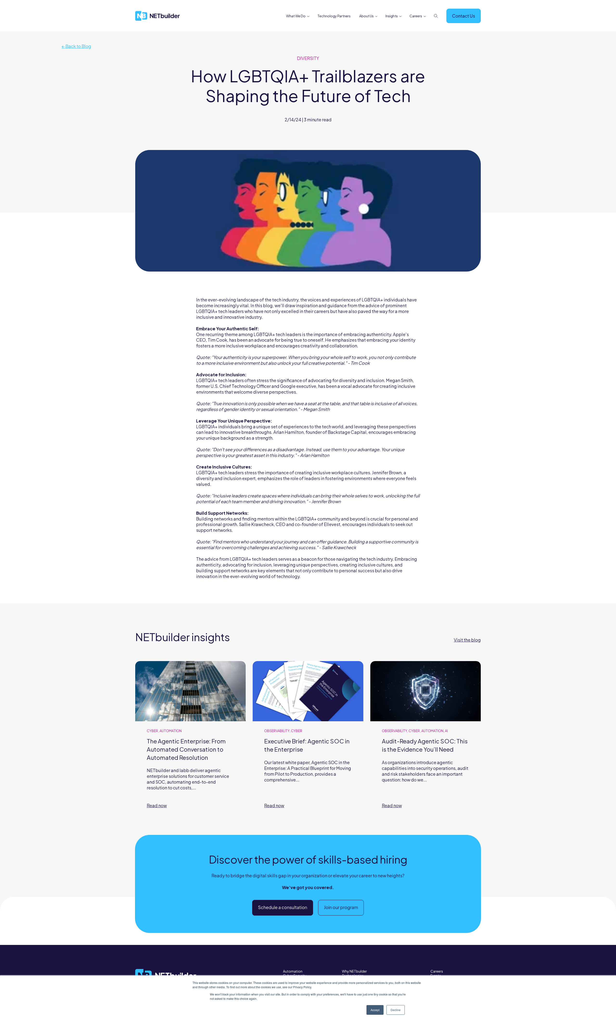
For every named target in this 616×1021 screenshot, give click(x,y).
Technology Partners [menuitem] (334, 16)
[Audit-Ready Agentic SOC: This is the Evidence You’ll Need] (425, 740)
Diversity (308, 58)
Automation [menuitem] (292, 971)
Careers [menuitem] (416, 16)
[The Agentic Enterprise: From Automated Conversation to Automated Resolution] (190, 740)
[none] (308, 16)
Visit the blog (467, 640)
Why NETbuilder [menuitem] (354, 971)
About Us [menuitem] (366, 16)
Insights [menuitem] (391, 16)
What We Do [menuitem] (296, 16)
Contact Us (463, 16)
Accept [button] (375, 1010)
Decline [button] (396, 1010)
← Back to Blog (76, 46)
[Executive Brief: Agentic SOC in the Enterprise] (308, 740)
